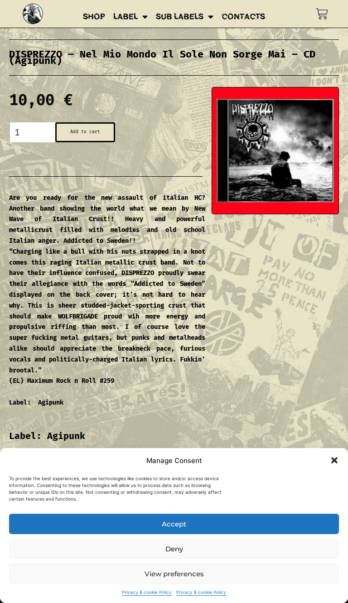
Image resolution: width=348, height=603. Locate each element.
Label (125, 16)
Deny (174, 549)
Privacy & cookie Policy (147, 592)
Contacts (243, 16)
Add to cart (85, 132)
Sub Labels (179, 16)
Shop (94, 16)
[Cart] (322, 13)
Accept (174, 524)
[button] (334, 460)
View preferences (174, 573)
